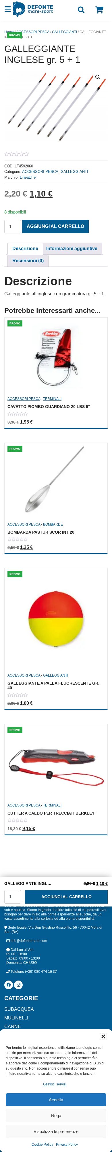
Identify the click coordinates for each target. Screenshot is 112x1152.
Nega (56, 1115)
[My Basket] (99, 10)
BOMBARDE (53, 524)
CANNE (12, 1026)
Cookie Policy (42, 1144)
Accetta (56, 1099)
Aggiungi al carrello (55, 226)
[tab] (25, 249)
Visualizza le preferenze (56, 1131)
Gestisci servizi (54, 1084)
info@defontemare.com (28, 941)
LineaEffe (28, 177)
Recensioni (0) (28, 260)
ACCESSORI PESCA (32, 32)
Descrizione (25, 248)
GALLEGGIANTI (64, 32)
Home (9, 32)
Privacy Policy (67, 1144)
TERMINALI (52, 399)
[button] (103, 1036)
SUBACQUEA (19, 1009)
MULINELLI (16, 1017)
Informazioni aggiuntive (71, 248)
